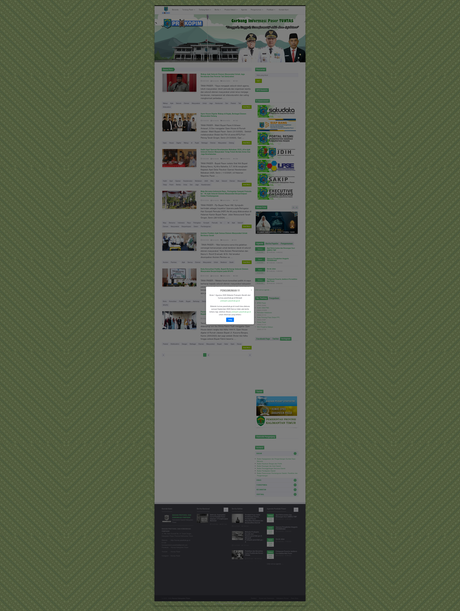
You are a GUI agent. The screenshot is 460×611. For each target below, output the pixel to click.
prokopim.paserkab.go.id (230, 300)
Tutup (230, 320)
